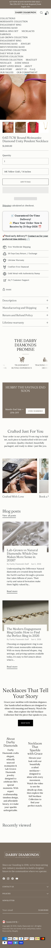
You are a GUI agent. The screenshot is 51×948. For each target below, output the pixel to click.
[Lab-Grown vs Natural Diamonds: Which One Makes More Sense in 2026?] (25, 537)
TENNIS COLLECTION (11, 59)
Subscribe (43, 910)
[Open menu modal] (4, 12)
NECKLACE (6, 62)
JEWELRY (26, 43)
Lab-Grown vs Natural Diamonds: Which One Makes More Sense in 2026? (22, 555)
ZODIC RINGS (22, 62)
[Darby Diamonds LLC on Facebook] (4, 879)
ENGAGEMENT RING (10, 24)
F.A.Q (32, 69)
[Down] (46, 127)
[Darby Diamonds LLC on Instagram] (8, 879)
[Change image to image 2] (20, 127)
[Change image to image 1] (8, 127)
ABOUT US (21, 69)
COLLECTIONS (7, 18)
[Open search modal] (41, 12)
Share (8, 290)
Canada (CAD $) (11, 922)
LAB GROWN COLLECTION (14, 37)
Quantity (6, 155)
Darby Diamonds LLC (25, 926)
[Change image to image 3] (33, 127)
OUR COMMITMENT (27, 72)
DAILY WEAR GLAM (10, 53)
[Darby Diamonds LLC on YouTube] (17, 879)
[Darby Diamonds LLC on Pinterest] (12, 879)
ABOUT (28, 66)
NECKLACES (28, 31)
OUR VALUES (6, 72)
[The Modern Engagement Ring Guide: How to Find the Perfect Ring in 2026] (25, 615)
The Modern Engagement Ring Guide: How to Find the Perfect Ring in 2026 (24, 632)
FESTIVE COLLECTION (11, 56)
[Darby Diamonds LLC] (25, 13)
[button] (25, 190)
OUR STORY (6, 69)
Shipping (6, 205)
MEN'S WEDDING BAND (12, 47)
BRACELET (31, 59)
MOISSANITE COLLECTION (14, 21)
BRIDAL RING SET (9, 31)
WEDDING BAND (9, 27)
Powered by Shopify (10, 931)
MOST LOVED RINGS (10, 66)
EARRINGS (5, 34)
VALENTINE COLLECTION (13, 50)
